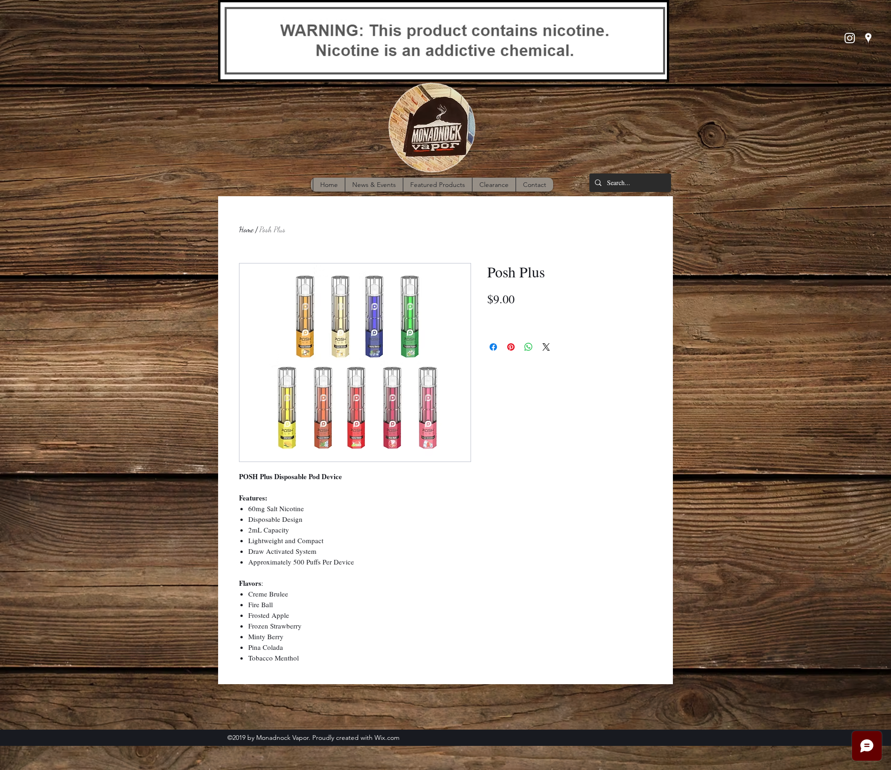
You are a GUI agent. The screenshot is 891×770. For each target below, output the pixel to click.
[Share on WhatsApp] (528, 347)
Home (246, 229)
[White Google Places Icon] (868, 38)
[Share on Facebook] (493, 347)
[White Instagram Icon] (850, 38)
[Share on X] (546, 347)
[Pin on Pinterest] (511, 347)
